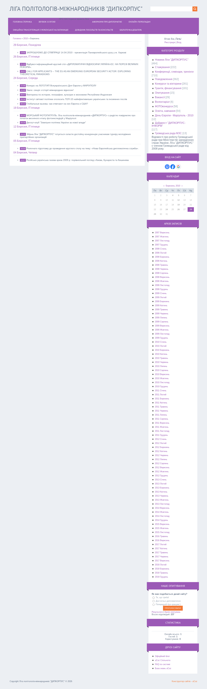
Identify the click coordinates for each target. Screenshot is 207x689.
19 (178, 205)
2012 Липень (161, 459)
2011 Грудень (161, 435)
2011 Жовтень (162, 427)
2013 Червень (161, 496)
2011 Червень (161, 411)
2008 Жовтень (162, 281)
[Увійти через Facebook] (172, 166)
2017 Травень (161, 552)
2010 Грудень (161, 386)
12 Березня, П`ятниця (26, 126)
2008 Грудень (161, 289)
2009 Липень (161, 317)
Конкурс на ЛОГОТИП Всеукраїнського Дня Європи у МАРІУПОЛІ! (61, 85)
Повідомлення (163, 79)
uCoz (194, 681)
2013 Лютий (160, 483)
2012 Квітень (161, 451)
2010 (25, 38)
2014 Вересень (162, 508)
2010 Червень (161, 362)
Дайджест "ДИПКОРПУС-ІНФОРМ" (168, 124)
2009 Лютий (160, 297)
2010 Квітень (161, 354)
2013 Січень (161, 479)
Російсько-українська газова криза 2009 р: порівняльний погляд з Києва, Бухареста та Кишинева (78, 160)
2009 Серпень (161, 321)
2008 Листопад (162, 285)
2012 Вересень (162, 467)
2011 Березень (162, 398)
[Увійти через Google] (178, 166)
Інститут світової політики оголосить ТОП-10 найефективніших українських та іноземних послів (77, 99)
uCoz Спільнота (162, 660)
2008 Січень (161, 249)
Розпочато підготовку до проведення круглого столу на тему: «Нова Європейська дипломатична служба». (83, 148)
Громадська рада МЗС (168, 133)
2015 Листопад (162, 532)
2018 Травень (161, 573)
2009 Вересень (162, 325)
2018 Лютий (160, 564)
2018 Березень (162, 568)
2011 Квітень (161, 402)
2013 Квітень (161, 492)
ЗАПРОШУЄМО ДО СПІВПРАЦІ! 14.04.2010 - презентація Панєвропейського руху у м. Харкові (76, 52)
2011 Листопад (162, 431)
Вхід (179, 42)
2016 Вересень (162, 540)
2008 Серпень (161, 273)
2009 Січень (161, 293)
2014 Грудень (161, 520)
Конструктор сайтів (181, 681)
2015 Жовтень (162, 528)
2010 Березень (162, 350)
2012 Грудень (161, 475)
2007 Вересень (162, 232)
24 (167, 209)
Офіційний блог (162, 656)
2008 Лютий (160, 253)
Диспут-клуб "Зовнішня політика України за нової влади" (56, 122)
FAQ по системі (162, 664)
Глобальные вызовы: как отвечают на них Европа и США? (57, 103)
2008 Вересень (162, 277)
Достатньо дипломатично (168, 601)
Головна (17, 38)
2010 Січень (161, 342)
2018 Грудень (161, 577)
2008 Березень (162, 257)
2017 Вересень (162, 560)
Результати (157, 612)
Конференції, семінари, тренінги (174, 71)
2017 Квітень (161, 548)
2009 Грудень (161, 338)
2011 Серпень (161, 419)
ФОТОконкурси (164, 106)
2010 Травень (161, 358)
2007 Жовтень (162, 236)
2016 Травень (161, 536)
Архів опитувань (172, 612)
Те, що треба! (162, 597)
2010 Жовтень (162, 378)
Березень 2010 (173, 186)
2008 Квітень (161, 261)
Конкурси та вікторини (168, 83)
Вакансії (160, 97)
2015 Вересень (162, 524)
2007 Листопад (162, 240)
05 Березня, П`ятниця (26, 140)
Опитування (162, 92)
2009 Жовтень (162, 330)
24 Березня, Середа (25, 78)
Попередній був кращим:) (168, 604)
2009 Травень (161, 309)
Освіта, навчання (165, 111)
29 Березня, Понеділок (27, 45)
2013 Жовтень (162, 500)
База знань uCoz (163, 668)
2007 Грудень (161, 244)
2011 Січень (160, 390)
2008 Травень (161, 265)
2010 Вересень (162, 374)
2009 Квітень (161, 305)
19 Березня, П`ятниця (26, 107)
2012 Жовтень (162, 471)
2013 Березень (162, 487)
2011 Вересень (162, 423)
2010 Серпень (161, 370)
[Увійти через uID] (167, 166)
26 (178, 209)
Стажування (162, 67)
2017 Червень (161, 556)
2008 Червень (161, 269)
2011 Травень (161, 406)
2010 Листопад (162, 382)
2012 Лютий (160, 443)
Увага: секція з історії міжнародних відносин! (50, 90)
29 (155, 214)
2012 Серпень (161, 463)
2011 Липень (161, 415)
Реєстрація (169, 42)
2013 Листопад (162, 504)
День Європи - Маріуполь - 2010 (174, 115)
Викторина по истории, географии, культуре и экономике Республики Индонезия (69, 94)
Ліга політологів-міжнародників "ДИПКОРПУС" (76, 8)
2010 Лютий (160, 346)
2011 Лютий (160, 394)
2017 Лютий (160, 544)
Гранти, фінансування (168, 88)
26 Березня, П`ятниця (26, 56)
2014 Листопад (162, 516)
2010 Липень (161, 366)
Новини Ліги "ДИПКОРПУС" (172, 59)
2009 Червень (161, 313)
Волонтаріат (162, 101)
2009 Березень (162, 301)
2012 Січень (161, 439)
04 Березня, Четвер (25, 152)
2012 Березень (162, 447)
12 (178, 200)
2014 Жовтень (162, 512)
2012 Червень (161, 455)
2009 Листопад (162, 334)
